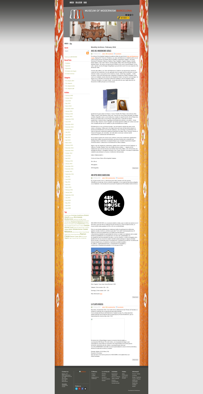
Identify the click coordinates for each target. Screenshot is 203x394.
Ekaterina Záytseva (77, 222)
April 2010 (67, 205)
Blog (85, 2)
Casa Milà (80, 219)
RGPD (133, 386)
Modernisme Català (80, 229)
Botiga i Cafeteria (136, 377)
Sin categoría (110, 53)
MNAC (71, 229)
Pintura (103, 375)
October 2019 (68, 98)
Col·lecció (78, 2)
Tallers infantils (115, 378)
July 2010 (67, 197)
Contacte (134, 375)
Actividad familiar (67, 215)
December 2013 (69, 124)
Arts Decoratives (106, 378)
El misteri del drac (69, 73)
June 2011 (68, 179)
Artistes (104, 380)
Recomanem (84, 236)
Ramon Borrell (77, 234)
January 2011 (68, 192)
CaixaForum (75, 219)
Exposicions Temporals (115, 374)
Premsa (72, 234)
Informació (135, 371)
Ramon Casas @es (76, 236)
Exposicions (81, 223)
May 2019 (67, 103)
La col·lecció (105, 371)
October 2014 (68, 116)
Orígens (94, 373)
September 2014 (69, 119)
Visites (124, 371)
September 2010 (69, 195)
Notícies (80, 232)
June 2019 (68, 100)
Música (68, 231)
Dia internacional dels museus (81, 220)
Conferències (67, 220)
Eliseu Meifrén (85, 222)
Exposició (67, 65)
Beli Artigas (71, 217)
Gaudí (71, 227)
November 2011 (69, 168)
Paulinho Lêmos (67, 234)
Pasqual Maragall (85, 232)
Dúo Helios (69, 222)
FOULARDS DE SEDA (71, 225)
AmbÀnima (80, 215)
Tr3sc (79, 238)
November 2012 (69, 150)
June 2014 (68, 121)
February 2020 (69, 95)
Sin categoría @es (111, 178)
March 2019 (68, 106)
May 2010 (67, 203)
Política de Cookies (135, 384)
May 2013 (67, 137)
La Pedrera (87, 227)
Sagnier (66, 238)
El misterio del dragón (70, 71)
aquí (101, 293)
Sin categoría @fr (69, 88)
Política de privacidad (135, 381)
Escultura (104, 377)
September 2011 (69, 174)
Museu (72, 2)
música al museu (75, 232)
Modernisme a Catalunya (95, 378)
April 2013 (67, 140)
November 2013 (69, 127)
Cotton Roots (72, 220)
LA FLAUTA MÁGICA (97, 304)
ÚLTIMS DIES (83, 238)
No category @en (69, 80)
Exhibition (67, 63)
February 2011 (69, 189)
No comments (118, 53)
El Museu (94, 371)
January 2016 (68, 111)
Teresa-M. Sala (75, 238)
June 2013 (68, 134)
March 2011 (68, 187)
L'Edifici (93, 375)
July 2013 (67, 132)
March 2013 (68, 142)
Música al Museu (116, 376)
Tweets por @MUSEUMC (70, 56)
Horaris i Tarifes (136, 373)
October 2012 (68, 153)
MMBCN (66, 43)
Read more (135, 168)
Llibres (66, 229)
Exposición (68, 68)
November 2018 (69, 108)
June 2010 (68, 200)
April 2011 (67, 184)
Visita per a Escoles (125, 377)
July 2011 (67, 176)
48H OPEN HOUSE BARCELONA (100, 175)
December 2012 (69, 148)
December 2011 (69, 166)
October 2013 (68, 129)
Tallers (70, 238)
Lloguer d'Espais (136, 378)
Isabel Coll (76, 227)
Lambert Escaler (81, 227)
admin (103, 53)
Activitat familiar (116, 383)
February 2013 (69, 145)
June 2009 (68, 208)
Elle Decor (66, 223)
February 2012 (69, 161)
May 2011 (67, 182)
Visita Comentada (125, 374)
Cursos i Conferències (115, 380)
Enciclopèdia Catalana (73, 223)
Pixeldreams (137, 390)
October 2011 (68, 171)
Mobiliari (104, 373)
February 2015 (69, 113)
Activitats (74, 215)
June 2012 (68, 155)
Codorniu (84, 219)
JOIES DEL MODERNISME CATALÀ (101, 50)
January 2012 (68, 163)
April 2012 (67, 158)
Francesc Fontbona (80, 225)
